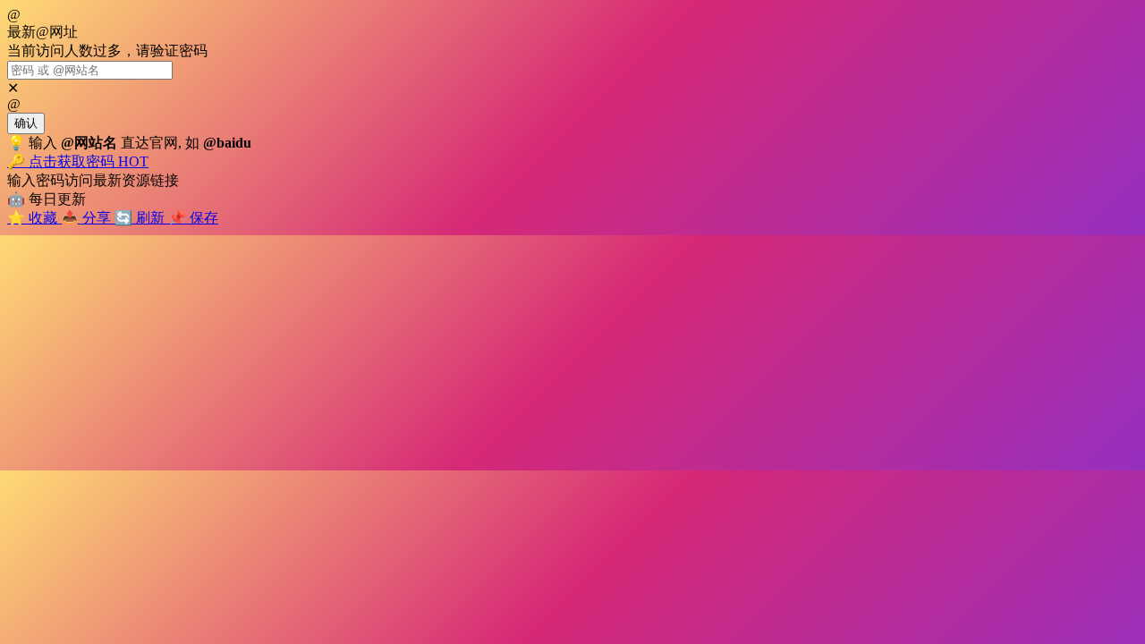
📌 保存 (193, 217)
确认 (26, 123)
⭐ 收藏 (34, 217)
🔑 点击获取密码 (77, 161)
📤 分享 (87, 217)
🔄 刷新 (141, 217)
